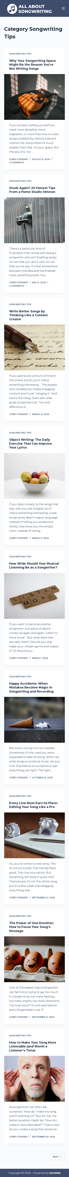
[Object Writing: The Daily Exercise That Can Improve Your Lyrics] (34, 476)
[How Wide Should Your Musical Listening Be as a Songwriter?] (34, 596)
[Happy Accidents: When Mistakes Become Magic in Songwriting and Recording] (34, 720)
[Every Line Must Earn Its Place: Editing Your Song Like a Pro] (34, 835)
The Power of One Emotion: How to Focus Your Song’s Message (31, 927)
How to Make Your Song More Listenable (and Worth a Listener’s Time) (32, 1046)
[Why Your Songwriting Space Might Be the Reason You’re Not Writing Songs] (34, 97)
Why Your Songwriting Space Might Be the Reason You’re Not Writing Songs (32, 65)
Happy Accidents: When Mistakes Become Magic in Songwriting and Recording (31, 687)
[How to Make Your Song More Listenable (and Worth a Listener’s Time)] (34, 1079)
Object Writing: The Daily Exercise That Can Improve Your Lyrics (30, 443)
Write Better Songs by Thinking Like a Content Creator (28, 315)
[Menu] (63, 8)
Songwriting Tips (20, 54)
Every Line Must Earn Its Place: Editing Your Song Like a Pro (33, 805)
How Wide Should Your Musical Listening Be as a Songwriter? (34, 565)
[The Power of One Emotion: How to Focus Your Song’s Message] (34, 959)
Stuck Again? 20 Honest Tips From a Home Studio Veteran (32, 190)
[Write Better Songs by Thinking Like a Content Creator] (34, 347)
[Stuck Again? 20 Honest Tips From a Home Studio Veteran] (34, 220)
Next (56, 1156)
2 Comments (16, 162)
